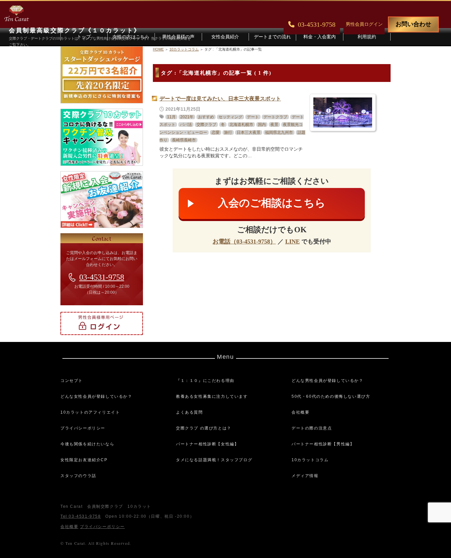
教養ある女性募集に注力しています (212, 396)
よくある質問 (189, 412)
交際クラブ (206, 125)
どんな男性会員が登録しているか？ (328, 380)
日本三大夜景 (248, 132)
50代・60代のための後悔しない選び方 (331, 396)
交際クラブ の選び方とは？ (203, 428)
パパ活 (186, 125)
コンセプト (71, 380)
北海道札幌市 (241, 125)
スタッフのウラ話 (78, 475)
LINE (292, 241)
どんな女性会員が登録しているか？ (96, 396)
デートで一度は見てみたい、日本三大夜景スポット (220, 98)
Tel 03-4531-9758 (80, 516)
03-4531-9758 (101, 277)
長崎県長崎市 (184, 140)
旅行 (228, 132)
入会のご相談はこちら (272, 203)
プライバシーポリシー (82, 428)
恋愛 (216, 132)
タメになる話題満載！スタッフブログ (214, 460)
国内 (262, 125)
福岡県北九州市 (279, 132)
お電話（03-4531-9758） (244, 241)
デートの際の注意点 (312, 428)
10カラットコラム (310, 460)
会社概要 (300, 412)
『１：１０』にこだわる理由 (205, 380)
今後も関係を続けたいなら (87, 444)
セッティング (230, 117)
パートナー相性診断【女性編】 (207, 444)
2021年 (186, 117)
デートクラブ (275, 117)
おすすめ (206, 117)
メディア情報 (305, 475)
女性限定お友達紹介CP (84, 460)
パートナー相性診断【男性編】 (323, 444)
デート (253, 117)
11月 (171, 117)
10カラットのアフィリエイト (90, 412)
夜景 (274, 125)
